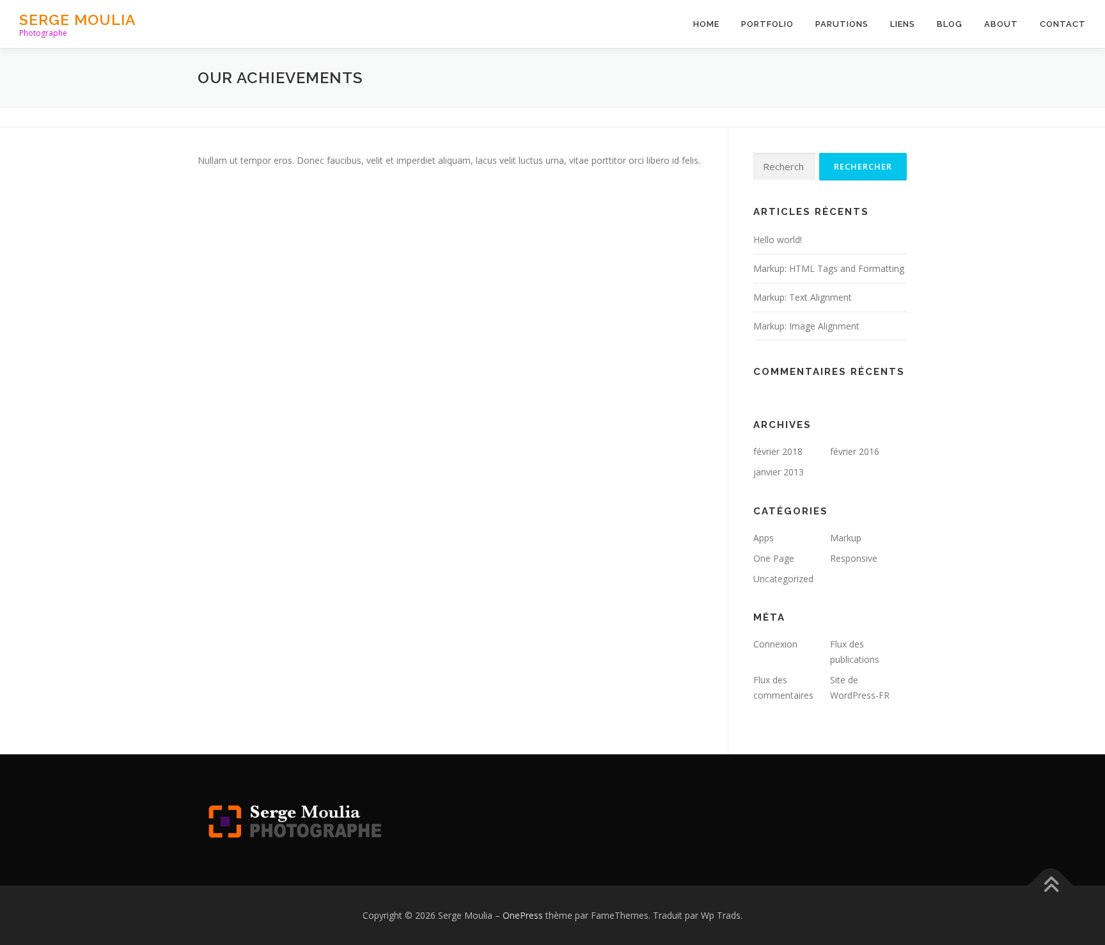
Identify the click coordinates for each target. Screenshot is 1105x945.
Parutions (841, 24)
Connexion (775, 644)
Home (706, 24)
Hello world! (777, 240)
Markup (845, 538)
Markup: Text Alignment (802, 297)
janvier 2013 (778, 472)
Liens (902, 24)
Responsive (853, 558)
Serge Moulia (77, 19)
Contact (1063, 24)
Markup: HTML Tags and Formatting (828, 268)
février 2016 (854, 451)
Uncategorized (783, 579)
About (1001, 24)
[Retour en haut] (1051, 885)
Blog (949, 24)
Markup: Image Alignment (806, 326)
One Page (773, 558)
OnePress (523, 915)
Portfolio (767, 24)
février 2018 (778, 451)
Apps (763, 538)
